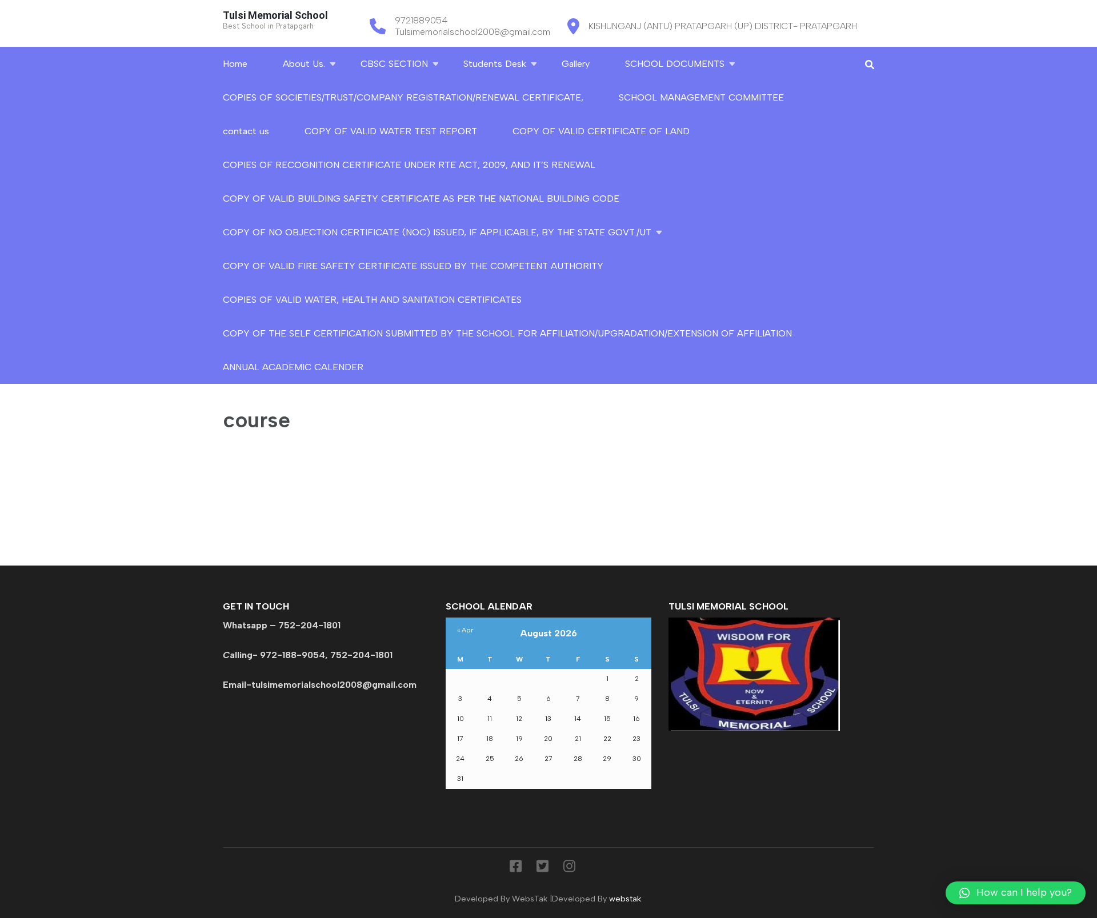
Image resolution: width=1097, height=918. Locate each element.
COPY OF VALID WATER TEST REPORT (391, 131)
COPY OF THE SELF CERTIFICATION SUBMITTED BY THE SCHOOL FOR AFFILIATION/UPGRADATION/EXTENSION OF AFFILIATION (507, 333)
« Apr (465, 630)
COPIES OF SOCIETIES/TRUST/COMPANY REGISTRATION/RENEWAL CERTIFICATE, (403, 97)
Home (235, 63)
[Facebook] (516, 868)
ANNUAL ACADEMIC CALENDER (293, 367)
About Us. (304, 63)
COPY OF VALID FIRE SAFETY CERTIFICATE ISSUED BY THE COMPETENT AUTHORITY (413, 265)
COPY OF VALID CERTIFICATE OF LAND (601, 131)
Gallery (576, 63)
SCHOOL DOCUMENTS (674, 63)
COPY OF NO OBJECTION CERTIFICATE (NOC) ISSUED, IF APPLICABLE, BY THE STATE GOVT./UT (437, 232)
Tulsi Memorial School (275, 15)
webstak (625, 898)
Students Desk (494, 63)
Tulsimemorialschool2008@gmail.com (472, 31)
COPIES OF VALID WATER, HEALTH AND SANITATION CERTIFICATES (372, 299)
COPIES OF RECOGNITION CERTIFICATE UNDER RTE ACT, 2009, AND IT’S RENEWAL (409, 164)
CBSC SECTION (394, 63)
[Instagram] (569, 868)
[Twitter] (542, 868)
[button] (1016, 892)
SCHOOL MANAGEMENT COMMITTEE (701, 97)
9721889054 (421, 20)
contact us (246, 131)
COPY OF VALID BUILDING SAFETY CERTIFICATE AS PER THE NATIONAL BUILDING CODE (421, 198)
